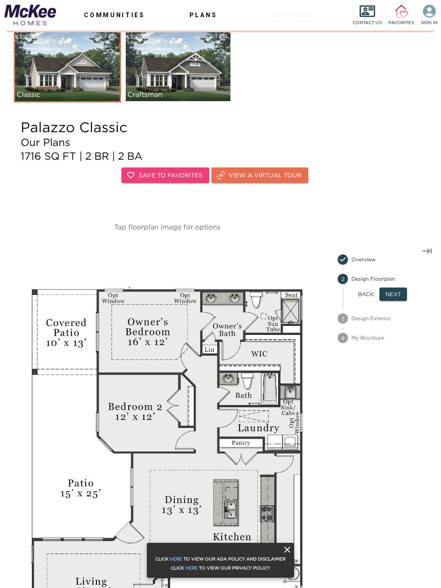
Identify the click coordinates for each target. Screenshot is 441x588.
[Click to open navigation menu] (26, 15)
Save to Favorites (170, 175)
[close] (287, 550)
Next (393, 294)
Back (366, 294)
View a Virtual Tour (265, 175)
